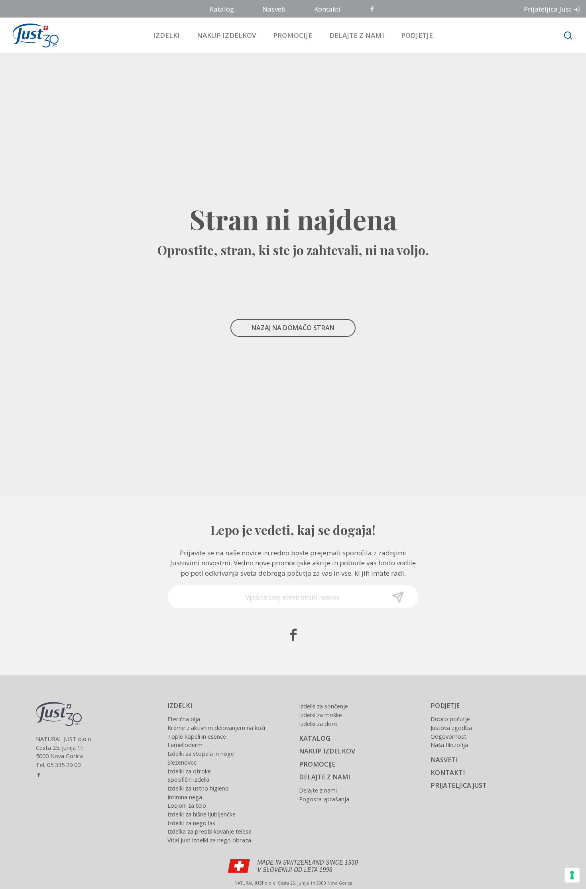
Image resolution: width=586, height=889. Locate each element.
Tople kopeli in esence (196, 736)
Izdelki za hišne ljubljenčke (201, 814)
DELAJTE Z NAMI (324, 777)
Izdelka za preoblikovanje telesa (209, 831)
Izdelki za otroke (189, 771)
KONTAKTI (448, 772)
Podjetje (417, 35)
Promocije (292, 35)
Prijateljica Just (547, 9)
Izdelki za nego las (191, 823)
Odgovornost (448, 736)
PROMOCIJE (317, 764)
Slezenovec (182, 762)
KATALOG (314, 738)
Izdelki (166, 35)
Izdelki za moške (320, 715)
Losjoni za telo (186, 805)
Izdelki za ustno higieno (198, 788)
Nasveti (274, 9)
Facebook (373, 9)
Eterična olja (183, 719)
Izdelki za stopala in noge (200, 753)
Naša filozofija (449, 745)
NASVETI (444, 759)
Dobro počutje (450, 719)
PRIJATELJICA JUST (459, 785)
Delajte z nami (356, 35)
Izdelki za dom (318, 724)
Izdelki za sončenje (323, 706)
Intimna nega (184, 797)
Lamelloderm (185, 745)
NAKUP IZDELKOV (327, 751)
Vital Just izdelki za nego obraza (209, 840)
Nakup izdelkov (226, 35)
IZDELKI (179, 705)
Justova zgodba (451, 728)
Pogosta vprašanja (324, 799)
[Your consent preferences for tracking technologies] (572, 875)
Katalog (222, 9)
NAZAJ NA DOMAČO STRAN (293, 327)
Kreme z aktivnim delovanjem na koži (216, 728)
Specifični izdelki (188, 779)
